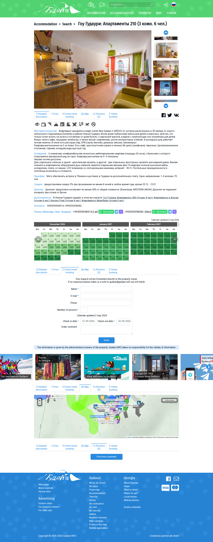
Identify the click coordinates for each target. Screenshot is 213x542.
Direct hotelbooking (71, 115)
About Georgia (131, 482)
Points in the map (98, 524)
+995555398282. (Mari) (138, 211)
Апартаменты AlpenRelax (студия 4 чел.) (103, 200)
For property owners (48, 506)
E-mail (75, 296)
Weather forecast (98, 517)
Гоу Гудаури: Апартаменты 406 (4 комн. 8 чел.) (128, 197)
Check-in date (71, 321)
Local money (130, 496)
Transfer (93, 496)
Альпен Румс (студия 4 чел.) (65, 200)
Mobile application (98, 528)
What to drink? (131, 489)
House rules (44, 491)
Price (55, 113)
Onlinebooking (113, 115)
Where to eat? (131, 493)
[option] (92, 69)
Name (75, 289)
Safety (92, 500)
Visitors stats (45, 503)
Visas (127, 486)
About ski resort (97, 482)
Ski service (94, 510)
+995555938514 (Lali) (85, 211)
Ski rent (93, 507)
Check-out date (106, 321)
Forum (171, 13)
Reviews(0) (100, 115)
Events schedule (132, 507)
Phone (74, 303)
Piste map (94, 489)
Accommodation (45, 24)
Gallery (92, 514)
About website (45, 488)
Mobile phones (131, 500)
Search (67, 24)
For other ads (45, 510)
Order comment (70, 326)
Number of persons (68, 309)
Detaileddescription (41, 115)
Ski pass (93, 486)
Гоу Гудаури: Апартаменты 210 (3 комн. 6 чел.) (122, 23)
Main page (43, 484)
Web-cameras (96, 521)
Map (159, 13)
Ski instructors (96, 503)
